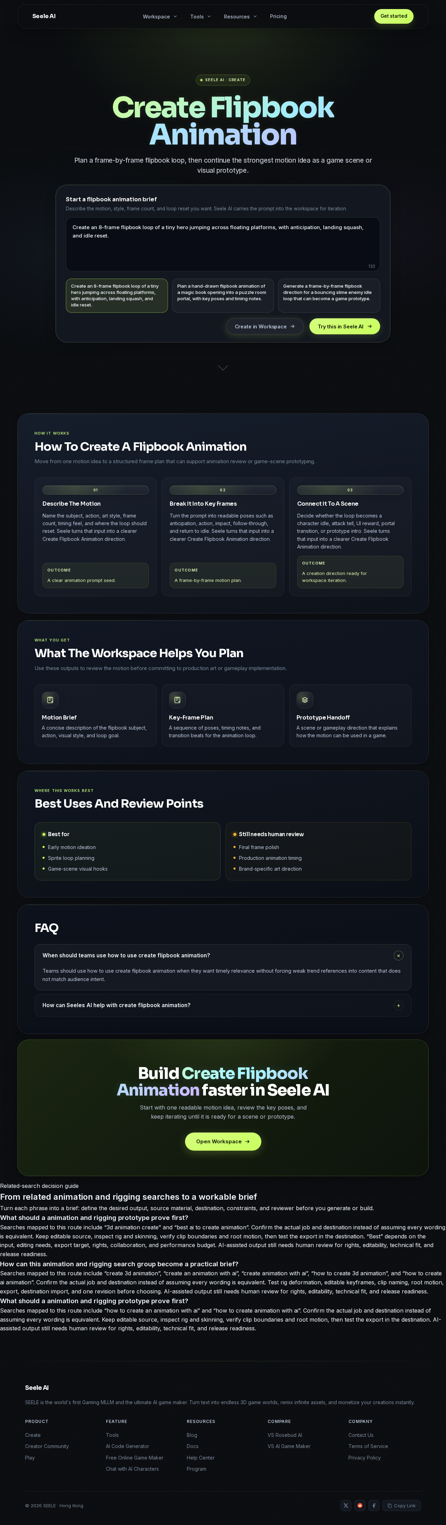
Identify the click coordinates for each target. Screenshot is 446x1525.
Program (196, 1469)
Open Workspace (219, 1141)
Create (33, 1435)
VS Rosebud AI (285, 1435)
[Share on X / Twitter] (346, 1505)
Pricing (278, 16)
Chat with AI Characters (132, 1469)
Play (30, 1458)
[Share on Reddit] (360, 1505)
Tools (112, 1435)
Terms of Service (368, 1446)
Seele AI (37, 1388)
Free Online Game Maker (134, 1458)
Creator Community (47, 1446)
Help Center (201, 1458)
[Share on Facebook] (373, 1505)
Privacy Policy (364, 1458)
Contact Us (361, 1435)
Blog (192, 1435)
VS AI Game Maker (289, 1446)
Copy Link (405, 1505)
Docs (193, 1446)
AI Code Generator (127, 1446)
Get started (393, 16)
